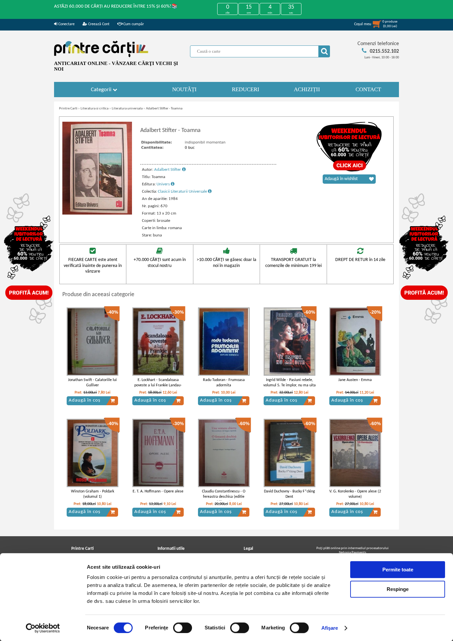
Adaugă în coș (84, 400)
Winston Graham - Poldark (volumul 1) (92, 494)
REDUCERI (245, 89)
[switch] (182, 627)
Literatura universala (127, 108)
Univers (164, 184)
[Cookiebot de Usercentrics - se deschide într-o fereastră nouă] (43, 628)
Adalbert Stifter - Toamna (164, 108)
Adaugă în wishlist (341, 178)
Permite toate (397, 569)
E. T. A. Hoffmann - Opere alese (158, 491)
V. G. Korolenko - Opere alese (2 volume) (355, 494)
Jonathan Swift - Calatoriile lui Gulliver (92, 383)
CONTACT (368, 89)
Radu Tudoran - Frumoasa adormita (224, 383)
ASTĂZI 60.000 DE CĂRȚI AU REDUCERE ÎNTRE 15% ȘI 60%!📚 (116, 6)
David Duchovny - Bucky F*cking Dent (289, 494)
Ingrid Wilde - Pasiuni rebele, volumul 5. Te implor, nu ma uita (289, 383)
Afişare (329, 628)
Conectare (66, 24)
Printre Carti (68, 108)
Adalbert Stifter (168, 169)
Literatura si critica (94, 108)
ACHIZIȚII (307, 89)
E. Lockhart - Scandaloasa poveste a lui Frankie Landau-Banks (158, 385)
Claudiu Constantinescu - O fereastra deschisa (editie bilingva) (223, 497)
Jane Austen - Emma (355, 380)
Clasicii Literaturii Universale (183, 191)
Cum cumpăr (133, 24)
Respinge (398, 589)
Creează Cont (98, 24)
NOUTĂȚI (184, 89)
